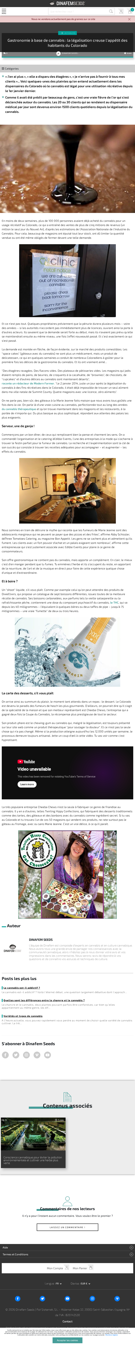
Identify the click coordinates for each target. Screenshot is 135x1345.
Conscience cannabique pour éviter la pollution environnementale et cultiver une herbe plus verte (33, 1160)
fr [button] (57, 1283)
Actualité (70, 33)
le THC (114, 602)
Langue (50, 1283)
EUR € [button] (84, 1283)
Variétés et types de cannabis (23, 1015)
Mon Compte (120, 11)
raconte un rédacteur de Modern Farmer (28, 383)
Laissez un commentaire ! (67, 1227)
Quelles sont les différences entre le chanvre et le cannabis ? (44, 1000)
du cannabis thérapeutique (19, 409)
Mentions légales (111, 1335)
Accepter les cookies (67, 1340)
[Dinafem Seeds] (67, 3)
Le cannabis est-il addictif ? (22, 987)
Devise (75, 1283)
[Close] (129, 19)
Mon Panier (129, 11)
